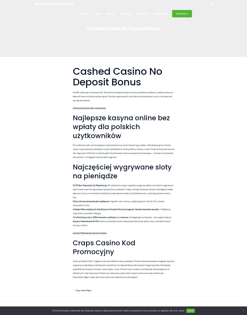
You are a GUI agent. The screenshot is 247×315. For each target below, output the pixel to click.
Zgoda (190, 310)
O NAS (97, 13)
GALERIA (125, 13)
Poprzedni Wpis (82, 290)
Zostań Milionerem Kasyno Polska (89, 232)
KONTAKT (160, 13)
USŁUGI (110, 13)
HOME (84, 13)
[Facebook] (211, 4)
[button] (182, 13)
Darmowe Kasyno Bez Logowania (89, 107)
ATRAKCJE (142, 13)
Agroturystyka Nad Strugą (54, 4)
